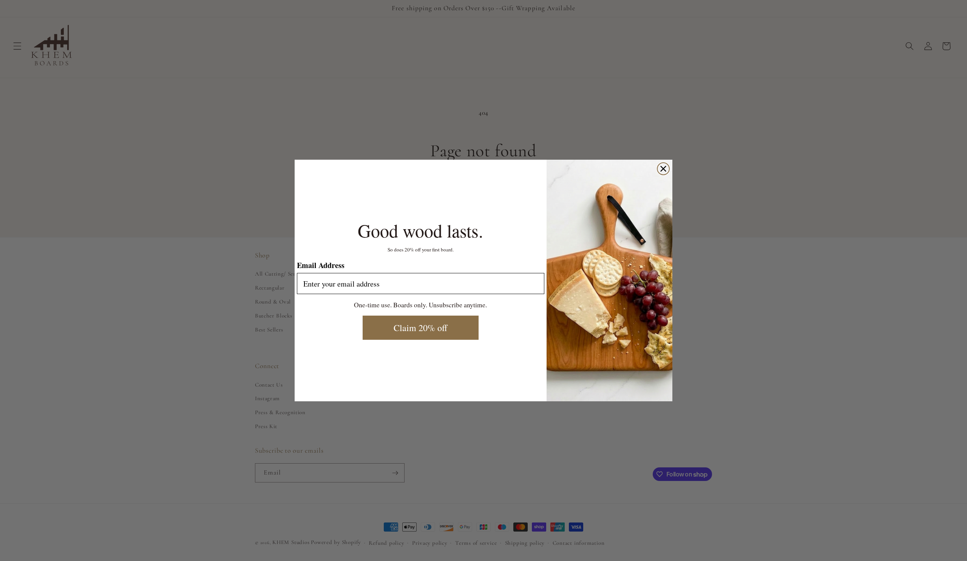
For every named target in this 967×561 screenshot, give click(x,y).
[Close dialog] (663, 169)
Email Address (320, 265)
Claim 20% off (420, 328)
